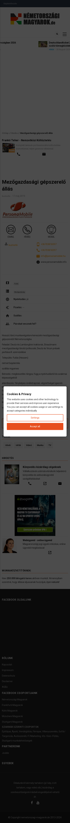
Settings (35, 417)
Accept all (35, 426)
